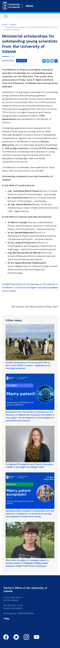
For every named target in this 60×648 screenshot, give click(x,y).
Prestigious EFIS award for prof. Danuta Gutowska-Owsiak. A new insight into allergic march (30, 465)
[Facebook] (43, 60)
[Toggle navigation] (6, 16)
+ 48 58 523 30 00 (25, 613)
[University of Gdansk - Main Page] (11, 6)
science (21, 60)
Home (4, 24)
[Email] (51, 60)
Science (13, 24)
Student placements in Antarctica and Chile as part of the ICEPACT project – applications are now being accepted (28, 365)
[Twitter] (47, 60)
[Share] (55, 60)
